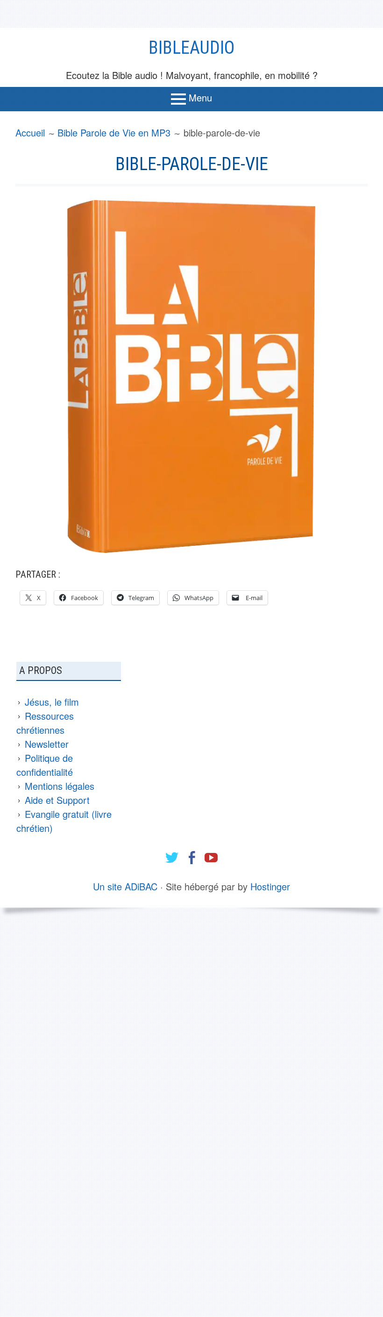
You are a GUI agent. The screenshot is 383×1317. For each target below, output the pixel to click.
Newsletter (47, 744)
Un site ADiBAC (125, 886)
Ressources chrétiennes (45, 723)
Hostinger (270, 886)
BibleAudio (191, 47)
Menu (200, 97)
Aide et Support (57, 800)
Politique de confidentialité (44, 765)
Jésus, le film (52, 702)
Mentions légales (59, 786)
